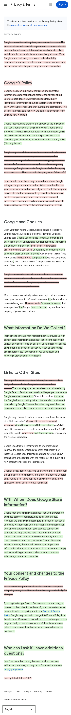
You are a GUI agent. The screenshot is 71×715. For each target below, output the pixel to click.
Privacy (38, 691)
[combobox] (19, 709)
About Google (23, 691)
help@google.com (13, 669)
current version (19, 25)
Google (8, 691)
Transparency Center (15, 699)
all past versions (38, 25)
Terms (48, 691)
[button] (5, 5)
